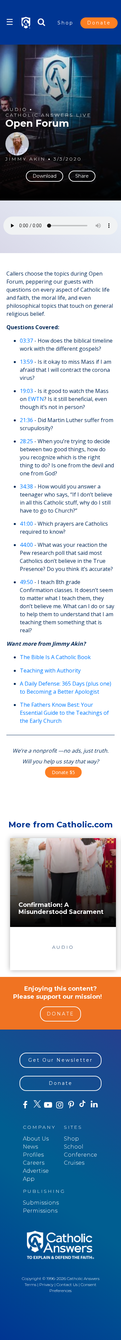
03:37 (26, 340)
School (73, 1147)
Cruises (74, 1163)
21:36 (26, 420)
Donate (99, 23)
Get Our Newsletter (60, 1060)
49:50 (26, 582)
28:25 (26, 441)
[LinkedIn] (94, 1104)
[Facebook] (25, 1105)
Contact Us (67, 1284)
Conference (80, 1155)
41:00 (26, 523)
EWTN (36, 399)
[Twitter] (36, 1105)
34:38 (26, 486)
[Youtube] (48, 1105)
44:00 (26, 544)
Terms (30, 1284)
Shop (65, 23)
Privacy (46, 1284)
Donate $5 (63, 772)
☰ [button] (9, 22)
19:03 (26, 391)
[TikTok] (82, 1105)
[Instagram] (59, 1105)
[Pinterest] (71, 1105)
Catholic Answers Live (48, 115)
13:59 (26, 361)
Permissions (40, 1211)
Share (82, 176)
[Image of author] (17, 144)
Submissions (41, 1203)
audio (16, 109)
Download (44, 176)
